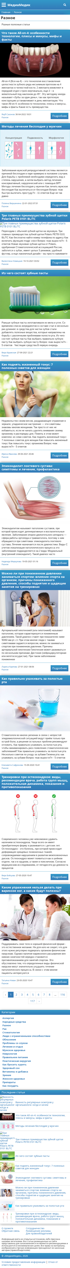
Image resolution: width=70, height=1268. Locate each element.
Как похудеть (10, 1085)
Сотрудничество (35, 1228)
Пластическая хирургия (16, 1060)
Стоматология (11, 1032)
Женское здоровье (13, 1078)
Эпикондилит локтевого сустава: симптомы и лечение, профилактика (31, 467)
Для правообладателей (39, 1233)
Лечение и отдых (12, 1046)
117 (32, 1001)
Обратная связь (11, 1231)
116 (62, 994)
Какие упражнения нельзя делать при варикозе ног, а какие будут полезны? (32, 889)
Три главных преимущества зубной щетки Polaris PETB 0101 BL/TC (34, 217)
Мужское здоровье (13, 1050)
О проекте (7, 1228)
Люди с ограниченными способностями (26, 1036)
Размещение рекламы (38, 1231)
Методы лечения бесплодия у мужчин (32, 126)
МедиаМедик (18, 5)
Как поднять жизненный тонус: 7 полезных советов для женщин (27, 366)
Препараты (9, 1082)
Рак (4, 1028)
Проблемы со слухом (15, 1043)
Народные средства (14, 1021)
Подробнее (59, 116)
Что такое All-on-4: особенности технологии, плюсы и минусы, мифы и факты (32, 36)
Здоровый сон (11, 1068)
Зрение (6, 1075)
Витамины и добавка (15, 1071)
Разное (5, 117)
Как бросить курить (14, 1064)
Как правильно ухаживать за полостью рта (32, 680)
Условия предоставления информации (23, 1261)
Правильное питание (15, 1057)
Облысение (9, 1039)
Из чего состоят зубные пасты (25, 273)
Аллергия (8, 1018)
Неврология (9, 1053)
